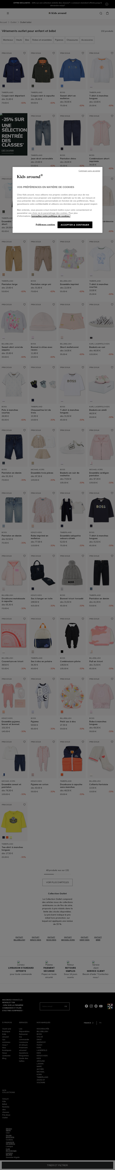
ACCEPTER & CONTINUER (75, 225)
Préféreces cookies (45, 224)
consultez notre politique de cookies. (51, 216)
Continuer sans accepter (89, 171)
